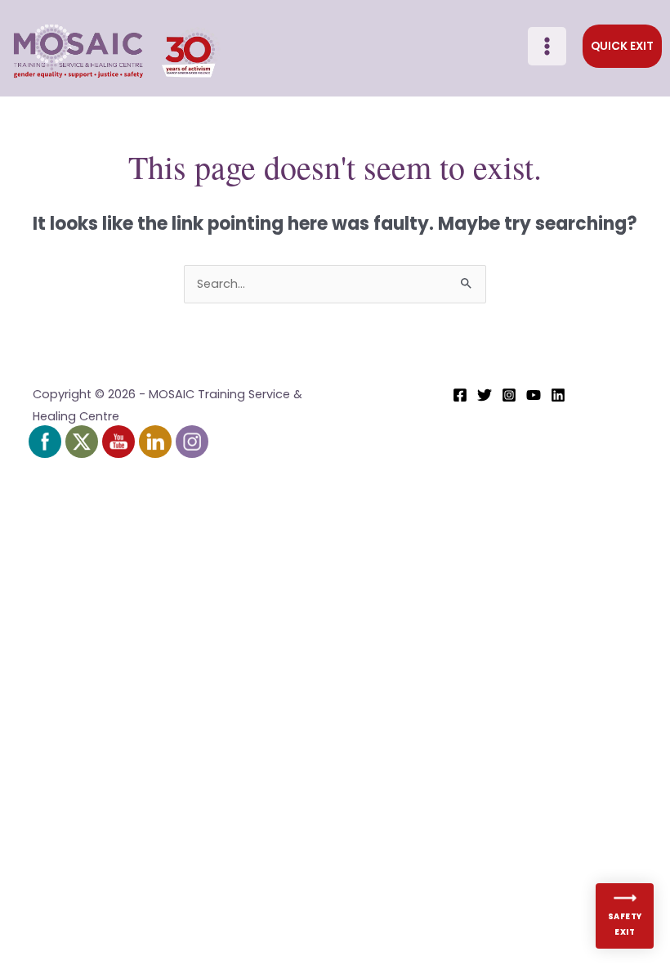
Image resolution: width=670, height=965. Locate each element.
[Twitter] (484, 395)
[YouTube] (533, 395)
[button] (622, 47)
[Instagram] (509, 395)
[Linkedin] (558, 395)
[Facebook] (460, 395)
